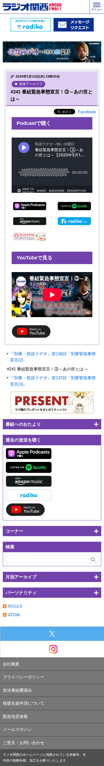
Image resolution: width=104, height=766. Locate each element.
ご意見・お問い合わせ (23, 742)
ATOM (14, 614)
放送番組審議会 (17, 690)
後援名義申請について (23, 703)
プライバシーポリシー (23, 677)
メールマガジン (17, 729)
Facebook (87, 111)
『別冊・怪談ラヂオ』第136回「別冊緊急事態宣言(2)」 (53, 356)
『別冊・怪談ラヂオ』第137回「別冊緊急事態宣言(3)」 (53, 380)
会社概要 (11, 664)
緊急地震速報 (15, 716)
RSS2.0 (15, 606)
